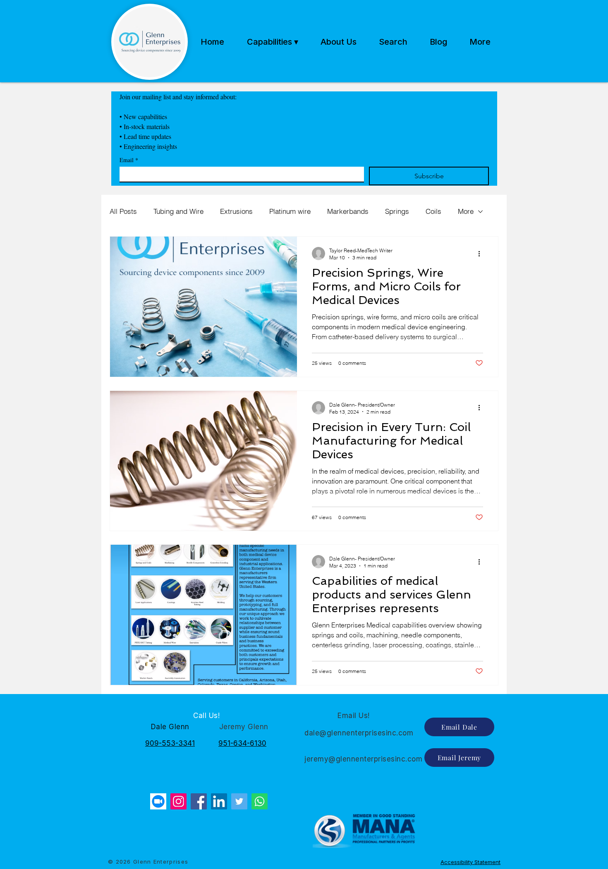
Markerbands (348, 211)
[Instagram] (178, 801)
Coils (433, 211)
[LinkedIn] (219, 801)
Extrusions (236, 211)
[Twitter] (239, 801)
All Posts (123, 211)
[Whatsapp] (259, 801)
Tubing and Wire (178, 211)
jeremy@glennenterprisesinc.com (363, 759)
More (466, 211)
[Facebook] (199, 801)
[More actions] (482, 254)
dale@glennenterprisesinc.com (358, 733)
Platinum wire (290, 211)
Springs (397, 211)
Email (129, 159)
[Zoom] (158, 801)
